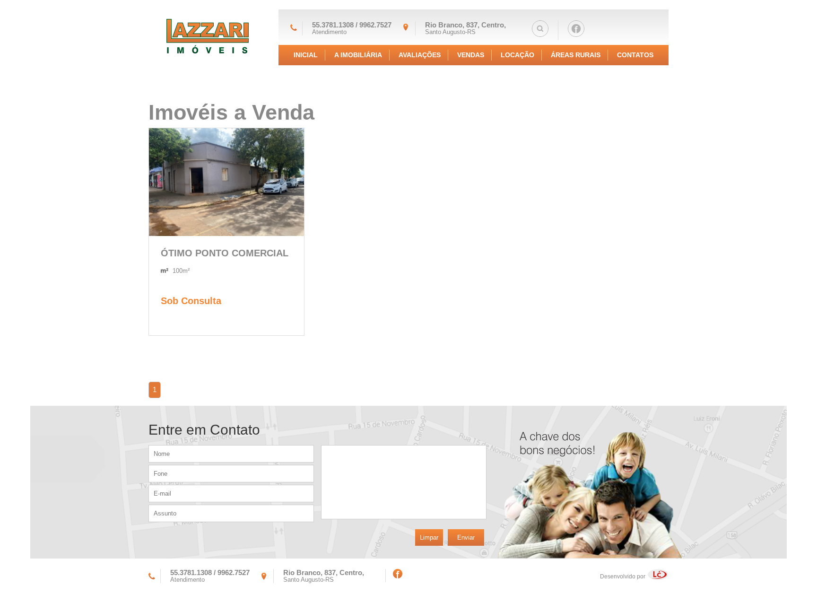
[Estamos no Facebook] (576, 30)
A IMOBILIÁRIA (358, 55)
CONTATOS (635, 55)
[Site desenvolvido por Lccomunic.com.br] (658, 576)
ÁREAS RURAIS (575, 55)
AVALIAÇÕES (420, 55)
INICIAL (306, 55)
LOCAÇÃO (517, 55)
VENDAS (470, 55)
